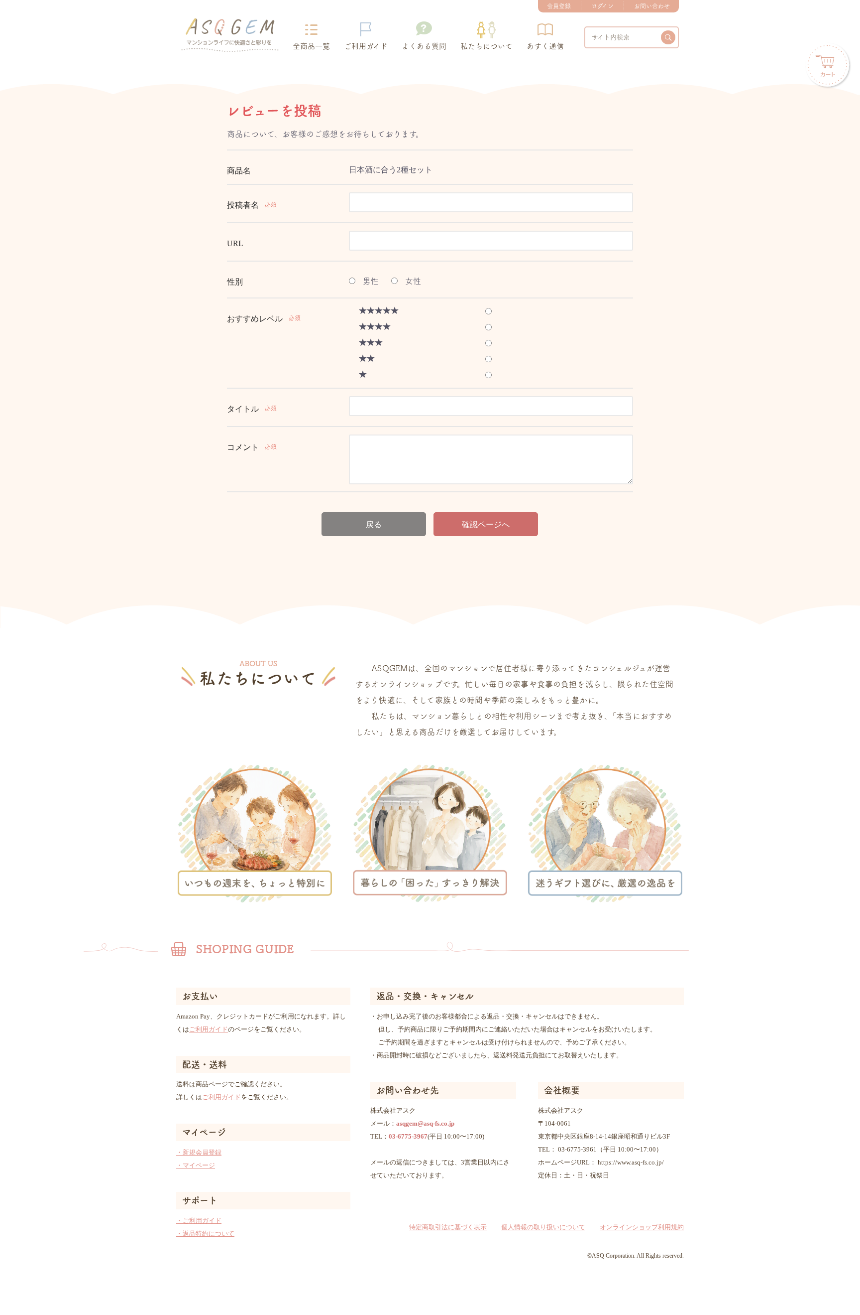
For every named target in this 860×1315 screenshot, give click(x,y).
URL (235, 243)
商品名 (239, 170)
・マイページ (195, 1165)
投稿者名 (243, 205)
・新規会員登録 (198, 1152)
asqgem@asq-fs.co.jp (425, 1123)
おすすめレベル (255, 318)
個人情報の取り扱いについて (543, 1227)
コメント (243, 447)
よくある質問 (424, 46)
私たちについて (486, 46)
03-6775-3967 (408, 1136)
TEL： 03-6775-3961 (567, 1149)
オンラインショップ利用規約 (642, 1227)
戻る (374, 524)
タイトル (243, 409)
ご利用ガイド (366, 46)
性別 (235, 282)
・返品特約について (205, 1233)
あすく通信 (545, 46)
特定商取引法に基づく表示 (448, 1227)
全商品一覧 (311, 46)
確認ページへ (486, 524)
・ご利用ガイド (198, 1220)
